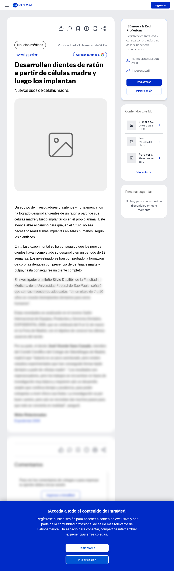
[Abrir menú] (6, 5)
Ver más (142, 172)
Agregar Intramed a (88, 54)
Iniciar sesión (87, 559)
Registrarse (87, 548)
